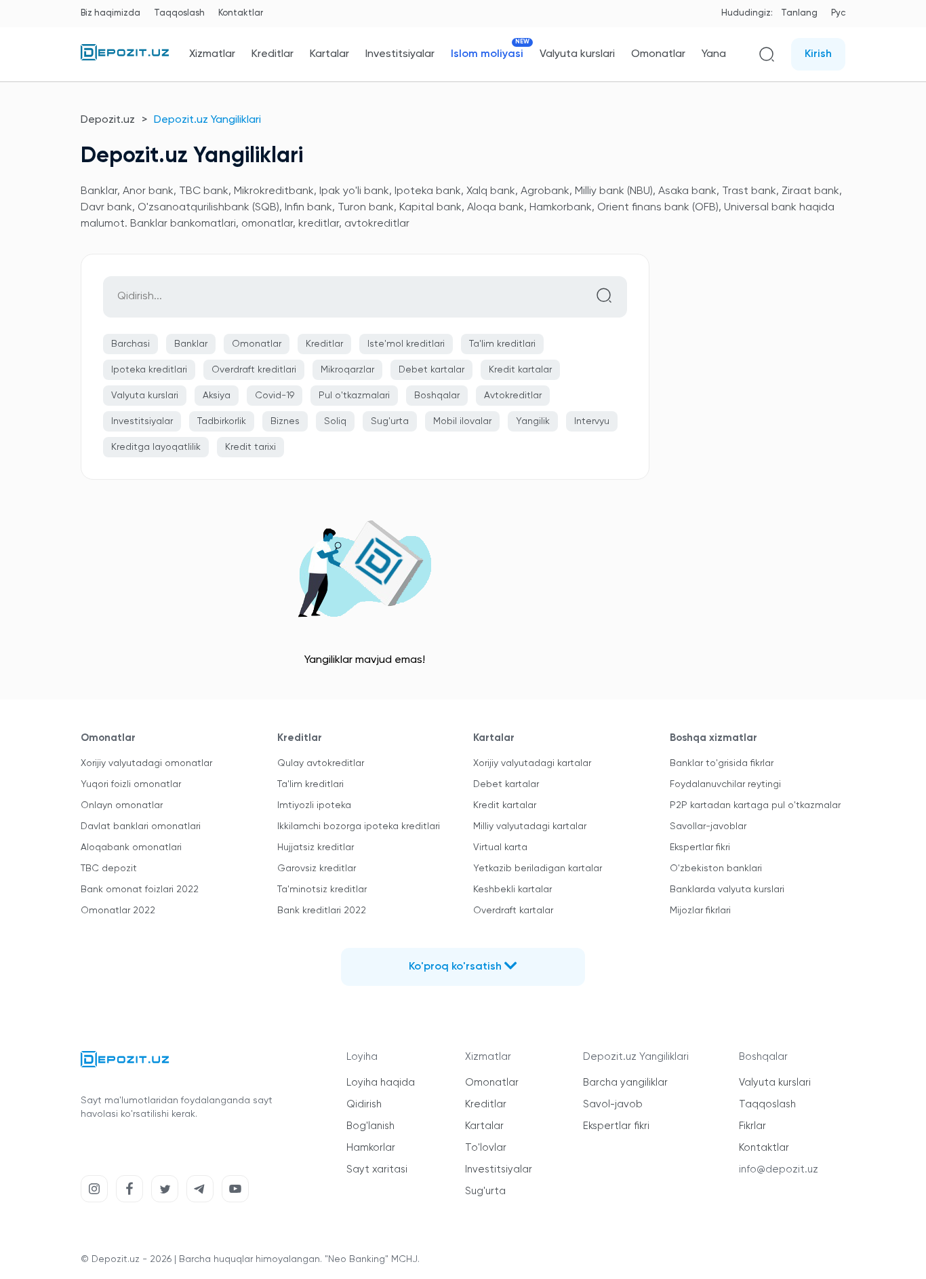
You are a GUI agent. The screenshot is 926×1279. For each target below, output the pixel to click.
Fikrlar (752, 1126)
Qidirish (364, 1104)
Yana (714, 54)
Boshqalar (437, 395)
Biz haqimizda (110, 13)
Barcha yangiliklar (625, 1082)
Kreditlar (272, 54)
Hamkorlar (370, 1148)
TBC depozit (109, 868)
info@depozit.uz (778, 1169)
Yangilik (533, 421)
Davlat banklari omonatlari (141, 826)
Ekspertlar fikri (700, 847)
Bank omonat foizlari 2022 (140, 889)
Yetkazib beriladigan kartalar (537, 868)
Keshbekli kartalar (512, 889)
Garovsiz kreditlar (316, 868)
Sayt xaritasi (376, 1169)
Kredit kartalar (520, 370)
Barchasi (130, 344)
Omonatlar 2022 (118, 910)
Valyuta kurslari (577, 54)
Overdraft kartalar (513, 910)
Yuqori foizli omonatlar (131, 784)
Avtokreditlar (513, 395)
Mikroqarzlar (347, 370)
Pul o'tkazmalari (354, 395)
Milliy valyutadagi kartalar (529, 826)
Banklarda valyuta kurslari (727, 889)
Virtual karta (500, 847)
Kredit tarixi (250, 447)
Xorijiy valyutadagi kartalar (532, 763)
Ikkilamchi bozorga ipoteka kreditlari (358, 826)
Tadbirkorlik (221, 421)
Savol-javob (613, 1104)
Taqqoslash (179, 13)
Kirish (818, 54)
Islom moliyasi (487, 54)
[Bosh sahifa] (125, 57)
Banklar (190, 344)
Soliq (335, 421)
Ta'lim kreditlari (502, 344)
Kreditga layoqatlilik (156, 447)
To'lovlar (485, 1148)
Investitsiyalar (400, 54)
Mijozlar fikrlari (700, 910)
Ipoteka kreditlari (149, 370)
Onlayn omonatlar (122, 805)
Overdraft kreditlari (254, 370)
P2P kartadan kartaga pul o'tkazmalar (755, 805)
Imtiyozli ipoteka (314, 805)
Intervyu (591, 421)
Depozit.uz (108, 120)
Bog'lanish (370, 1126)
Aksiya (216, 395)
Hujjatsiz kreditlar (315, 847)
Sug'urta (390, 421)
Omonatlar (658, 54)
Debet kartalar (431, 370)
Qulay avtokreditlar (320, 763)
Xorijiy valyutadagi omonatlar (146, 763)
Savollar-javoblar (708, 826)
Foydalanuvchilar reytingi (725, 784)
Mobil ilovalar (462, 421)
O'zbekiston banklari (716, 868)
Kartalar (329, 54)
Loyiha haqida (380, 1082)
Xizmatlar (212, 54)
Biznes (285, 421)
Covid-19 (274, 395)
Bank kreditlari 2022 (321, 910)
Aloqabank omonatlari (131, 847)
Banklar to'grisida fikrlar (721, 763)
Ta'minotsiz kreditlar (322, 889)
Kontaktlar (240, 13)
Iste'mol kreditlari (406, 344)
